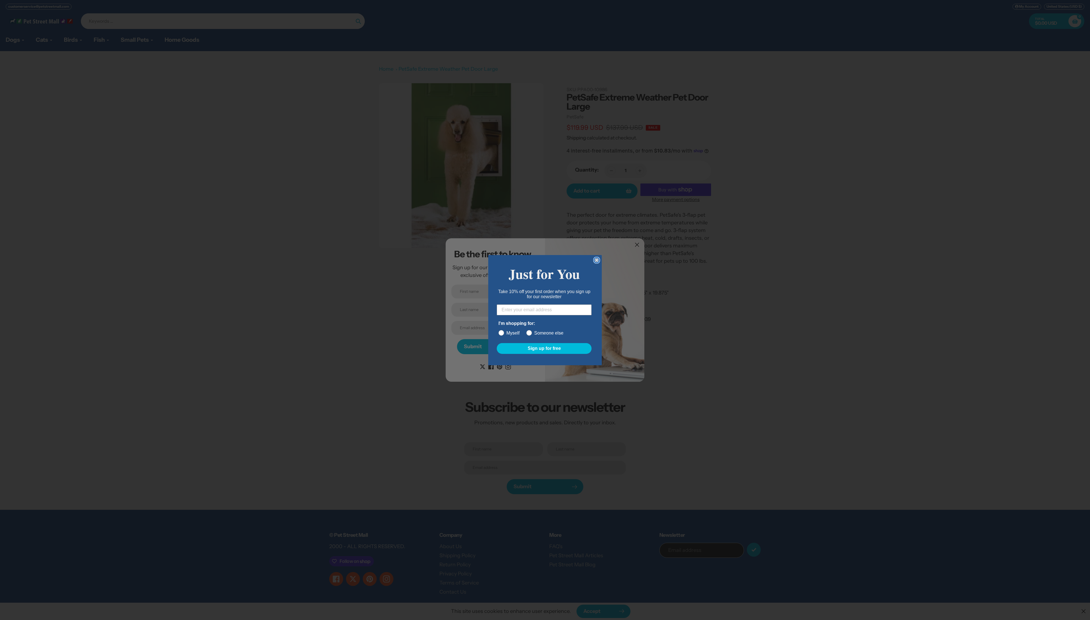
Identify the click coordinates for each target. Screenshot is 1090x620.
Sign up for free (544, 348)
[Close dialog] (597, 260)
